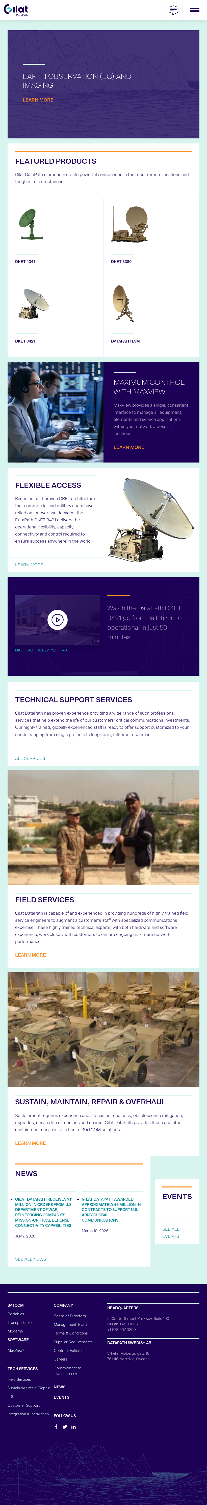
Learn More (38, 100)
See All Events (170, 1232)
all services (30, 758)
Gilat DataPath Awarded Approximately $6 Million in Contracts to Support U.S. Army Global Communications (111, 1210)
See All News (30, 1259)
